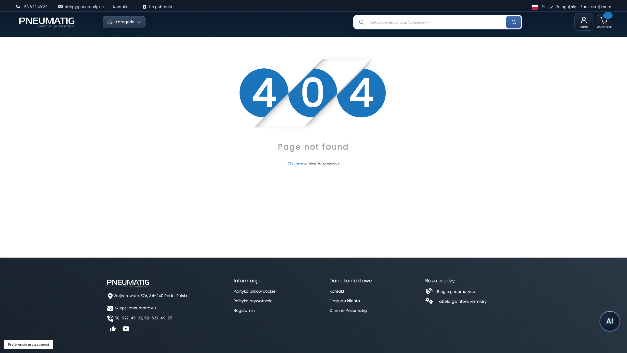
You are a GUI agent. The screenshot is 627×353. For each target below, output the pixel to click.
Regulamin (244, 310)
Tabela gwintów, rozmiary (462, 301)
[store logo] (47, 22)
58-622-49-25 (158, 318)
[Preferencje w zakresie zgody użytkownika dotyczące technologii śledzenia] (28, 344)
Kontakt (120, 6)
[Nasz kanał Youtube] (126, 330)
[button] (541, 6)
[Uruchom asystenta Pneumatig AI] (610, 321)
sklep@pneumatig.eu (84, 6)
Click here (295, 163)
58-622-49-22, (129, 318)
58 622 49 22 (35, 6)
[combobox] (437, 22)
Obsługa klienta (344, 301)
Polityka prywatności (254, 301)
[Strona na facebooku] (113, 330)
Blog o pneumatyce (456, 291)
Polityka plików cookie (255, 291)
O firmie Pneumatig (348, 310)
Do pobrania (160, 6)
